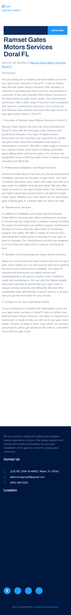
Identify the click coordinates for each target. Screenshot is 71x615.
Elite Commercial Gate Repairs (43, 607)
